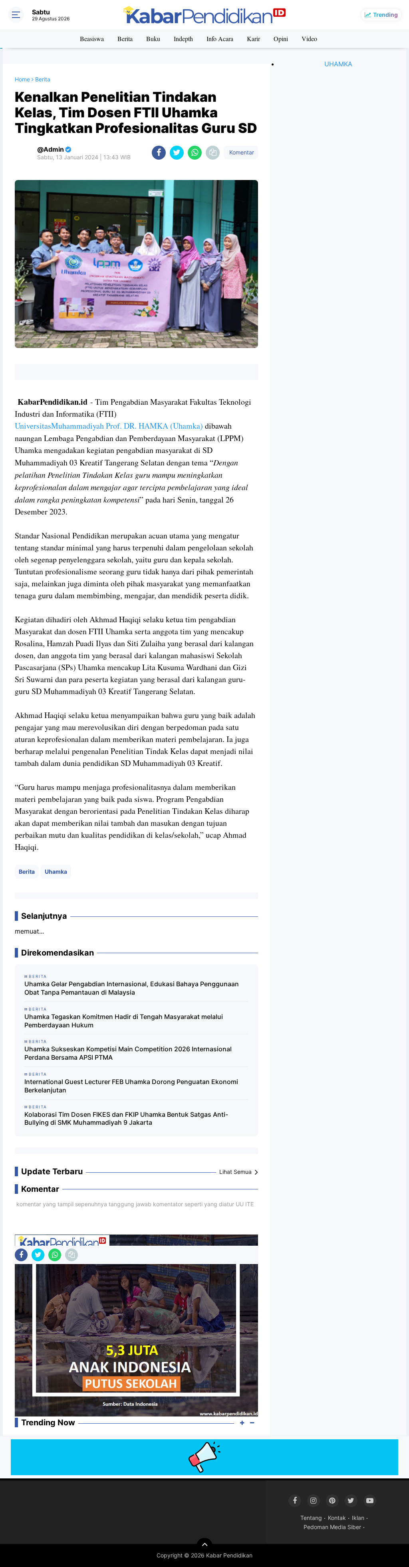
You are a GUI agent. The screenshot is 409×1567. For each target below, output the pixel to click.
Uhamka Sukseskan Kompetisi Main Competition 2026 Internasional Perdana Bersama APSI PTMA (128, 1053)
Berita (125, 38)
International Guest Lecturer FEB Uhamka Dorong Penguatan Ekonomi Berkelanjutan (131, 1086)
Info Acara (219, 38)
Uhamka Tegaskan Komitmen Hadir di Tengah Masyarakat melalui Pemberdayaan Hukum (123, 1021)
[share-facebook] (159, 153)
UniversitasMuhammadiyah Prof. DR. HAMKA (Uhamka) (109, 425)
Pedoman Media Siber (332, 1526)
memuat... (29, 931)
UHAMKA (338, 64)
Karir (253, 38)
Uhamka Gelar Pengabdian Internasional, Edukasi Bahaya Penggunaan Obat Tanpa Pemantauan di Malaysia (131, 988)
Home (22, 79)
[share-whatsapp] (195, 153)
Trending (385, 14)
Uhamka (56, 871)
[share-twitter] (177, 153)
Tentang (311, 1517)
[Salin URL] (213, 153)
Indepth (183, 38)
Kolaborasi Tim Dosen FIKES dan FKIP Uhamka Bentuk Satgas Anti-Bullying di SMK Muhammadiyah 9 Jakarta (126, 1118)
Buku (153, 38)
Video (309, 38)
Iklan (358, 1517)
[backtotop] (204, 1546)
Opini (281, 38)
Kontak (337, 1517)
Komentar (241, 152)
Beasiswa (92, 38)
